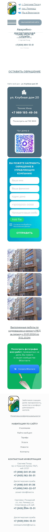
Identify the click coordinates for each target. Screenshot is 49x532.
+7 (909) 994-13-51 (24, 521)
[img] (11, 8)
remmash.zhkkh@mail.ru (24, 525)
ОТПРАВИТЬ (24, 233)
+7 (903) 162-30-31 (24, 475)
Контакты (24, 452)
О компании (24, 428)
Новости (24, 447)
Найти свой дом (13, 84)
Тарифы (24, 438)
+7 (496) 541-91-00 (24, 472)
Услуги (25, 442)
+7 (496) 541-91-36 (24, 485)
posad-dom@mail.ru (24, 492)
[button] (25, 71)
